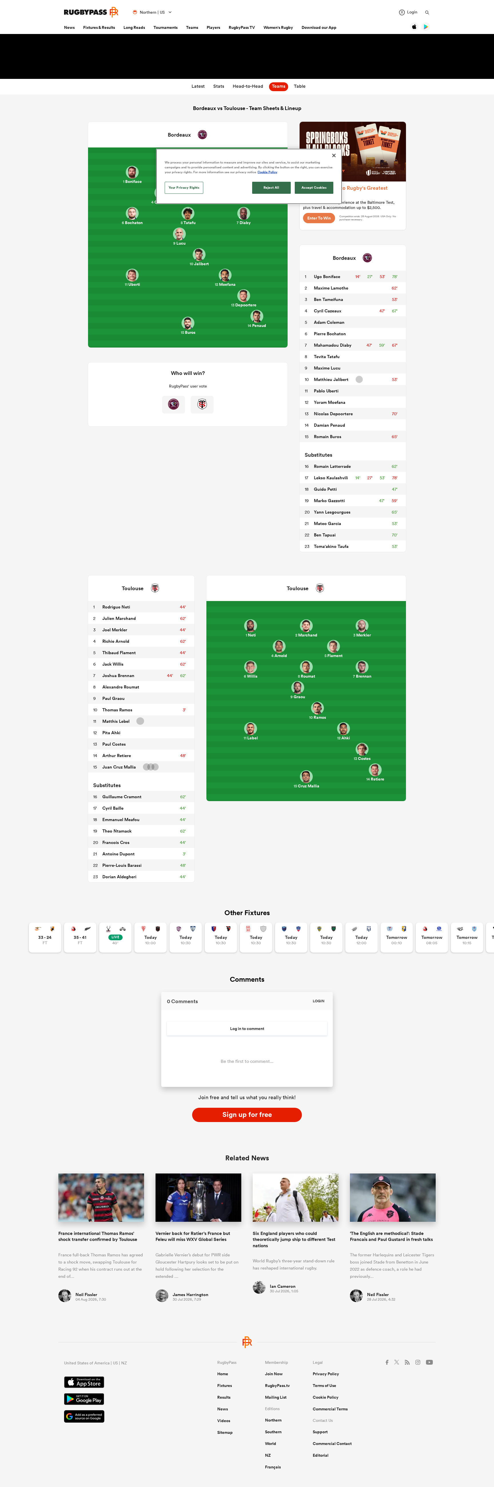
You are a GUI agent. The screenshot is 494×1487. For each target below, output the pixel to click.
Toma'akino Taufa (331, 546)
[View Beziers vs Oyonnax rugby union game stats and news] (221, 938)
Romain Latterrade (332, 466)
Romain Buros (327, 437)
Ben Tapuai (325, 535)
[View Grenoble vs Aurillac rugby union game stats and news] (291, 938)
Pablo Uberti (326, 391)
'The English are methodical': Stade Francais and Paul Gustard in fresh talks (391, 1236)
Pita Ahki (111, 733)
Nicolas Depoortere (333, 414)
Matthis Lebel (116, 721)
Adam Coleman (329, 322)
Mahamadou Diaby (332, 345)
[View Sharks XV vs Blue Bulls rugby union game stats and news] (467, 938)
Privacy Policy (326, 1374)
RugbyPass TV (242, 27)
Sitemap (225, 1432)
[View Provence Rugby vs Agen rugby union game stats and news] (361, 938)
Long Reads (134, 27)
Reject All (271, 187)
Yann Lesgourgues (332, 512)
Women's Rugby (278, 27)
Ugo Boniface (327, 277)
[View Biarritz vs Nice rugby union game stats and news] (150, 938)
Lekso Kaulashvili (331, 478)
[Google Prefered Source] (120, 1417)
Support (320, 1432)
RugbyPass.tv (277, 1385)
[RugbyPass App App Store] (120, 1383)
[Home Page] (91, 12)
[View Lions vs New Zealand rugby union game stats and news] (80, 938)
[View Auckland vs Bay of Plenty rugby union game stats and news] (397, 938)
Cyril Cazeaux (327, 311)
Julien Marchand (119, 618)
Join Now (274, 1374)
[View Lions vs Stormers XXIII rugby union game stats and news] (432, 938)
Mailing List (275, 1397)
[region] (249, 176)
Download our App (319, 27)
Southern (273, 1432)
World (270, 1443)
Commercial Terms (330, 1409)
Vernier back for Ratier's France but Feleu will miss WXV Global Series (193, 1236)
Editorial (320, 1455)
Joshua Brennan (118, 675)
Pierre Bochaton (330, 334)
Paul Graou (113, 698)
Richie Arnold (115, 641)
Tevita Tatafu (327, 357)
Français (273, 1467)
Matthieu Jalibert (331, 379)
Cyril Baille (113, 808)
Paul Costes (114, 744)
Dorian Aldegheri (119, 877)
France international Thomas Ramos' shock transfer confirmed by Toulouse (97, 1236)
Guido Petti (325, 489)
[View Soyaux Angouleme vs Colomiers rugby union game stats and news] (186, 938)
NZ (268, 1455)
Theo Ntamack (117, 831)
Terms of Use (324, 1385)
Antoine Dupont (118, 854)
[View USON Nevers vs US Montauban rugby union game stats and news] (326, 938)
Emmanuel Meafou (121, 820)
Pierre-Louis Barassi (122, 865)
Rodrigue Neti (116, 607)
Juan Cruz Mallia (119, 767)
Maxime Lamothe (331, 288)
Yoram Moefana (329, 402)
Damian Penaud (329, 425)
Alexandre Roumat (120, 687)
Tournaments (166, 27)
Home (222, 1374)
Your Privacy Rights (184, 187)
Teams (192, 27)
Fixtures (224, 1385)
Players (213, 27)
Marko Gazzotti (329, 501)
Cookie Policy (325, 1397)
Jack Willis (113, 664)
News (69, 27)
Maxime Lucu (327, 368)
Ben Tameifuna (328, 299)
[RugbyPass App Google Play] (120, 1399)
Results (223, 1397)
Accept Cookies (314, 187)
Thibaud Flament (119, 653)
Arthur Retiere (116, 756)
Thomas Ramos (117, 710)
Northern (273, 1420)
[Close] (334, 155)
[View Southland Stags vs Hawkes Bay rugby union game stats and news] (115, 938)
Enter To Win (319, 218)
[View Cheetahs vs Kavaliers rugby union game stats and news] (45, 938)
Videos (223, 1421)
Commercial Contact (332, 1443)
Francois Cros (116, 842)
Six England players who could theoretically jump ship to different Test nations (294, 1239)
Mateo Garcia (327, 523)
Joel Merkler (114, 630)
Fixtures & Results (99, 27)
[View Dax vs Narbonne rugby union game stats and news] (256, 938)
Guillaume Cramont (122, 797)
